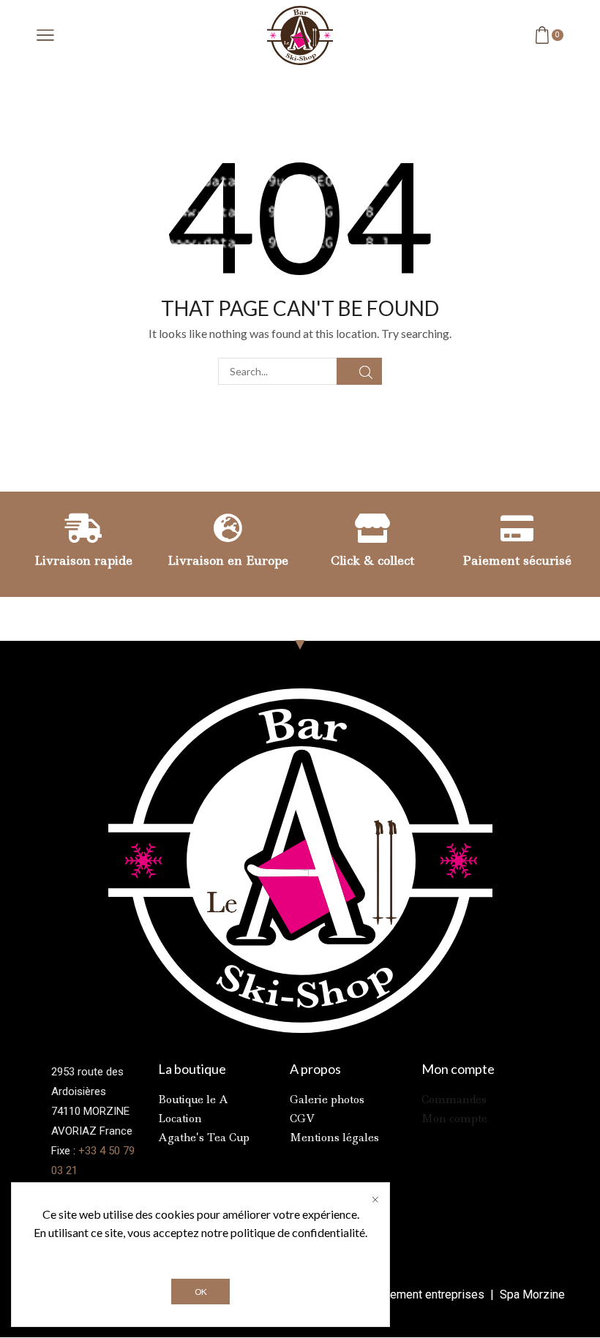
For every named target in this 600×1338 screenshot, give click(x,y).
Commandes (454, 1099)
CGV (302, 1118)
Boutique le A (193, 1099)
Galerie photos (327, 1099)
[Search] (359, 371)
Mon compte (454, 1118)
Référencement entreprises (415, 1294)
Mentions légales (334, 1137)
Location (180, 1118)
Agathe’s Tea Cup (204, 1137)
